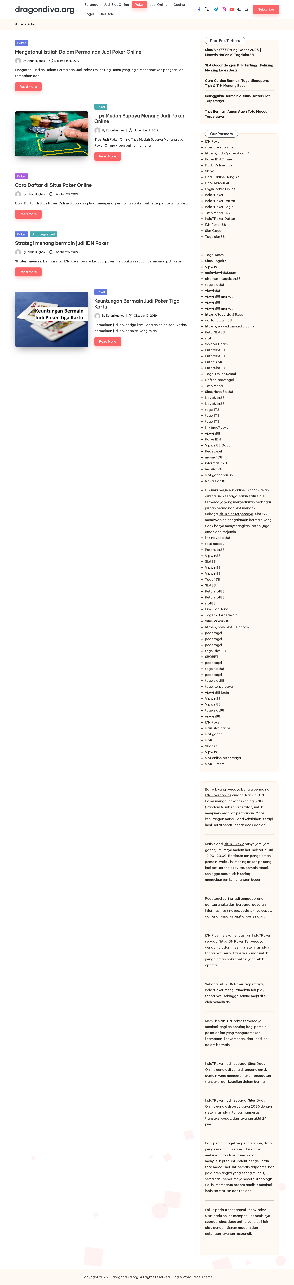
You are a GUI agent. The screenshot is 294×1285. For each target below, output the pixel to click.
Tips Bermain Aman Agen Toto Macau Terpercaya (236, 114)
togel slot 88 (215, 651)
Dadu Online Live (218, 165)
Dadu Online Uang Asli (223, 177)
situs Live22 (234, 844)
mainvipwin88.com (220, 272)
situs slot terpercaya (236, 514)
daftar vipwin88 (218, 320)
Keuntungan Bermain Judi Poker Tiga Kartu (137, 304)
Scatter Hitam (216, 344)
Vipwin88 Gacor (218, 445)
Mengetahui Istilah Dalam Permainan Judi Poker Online (78, 52)
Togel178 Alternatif (221, 615)
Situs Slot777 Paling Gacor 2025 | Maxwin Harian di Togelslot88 (233, 52)
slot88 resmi (215, 764)
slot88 (210, 603)
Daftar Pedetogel (219, 380)
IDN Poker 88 (215, 224)
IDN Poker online (218, 795)
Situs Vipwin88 (217, 621)
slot (208, 338)
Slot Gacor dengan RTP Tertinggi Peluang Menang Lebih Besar (239, 68)
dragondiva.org (45, 9)
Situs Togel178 (217, 261)
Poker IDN (213, 439)
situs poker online (219, 147)
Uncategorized (43, 234)
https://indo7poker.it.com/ (227, 153)
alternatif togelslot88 (223, 278)
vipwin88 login (217, 692)
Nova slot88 (215, 481)
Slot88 (210, 561)
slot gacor (213, 734)
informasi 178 (216, 463)
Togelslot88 (215, 236)
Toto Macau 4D (217, 213)
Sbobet (211, 746)
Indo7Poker (214, 195)
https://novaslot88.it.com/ (227, 627)
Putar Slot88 (215, 362)
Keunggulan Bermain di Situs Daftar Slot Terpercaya (237, 98)
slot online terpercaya (223, 758)
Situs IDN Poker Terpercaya (241, 941)
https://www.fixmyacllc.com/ (229, 326)
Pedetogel (213, 451)
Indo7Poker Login (219, 207)
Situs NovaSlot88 (219, 391)
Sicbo (209, 171)
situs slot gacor (217, 728)
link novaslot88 (217, 537)
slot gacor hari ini (219, 475)
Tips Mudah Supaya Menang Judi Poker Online (139, 118)
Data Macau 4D (218, 183)
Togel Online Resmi (220, 374)
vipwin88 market (219, 296)
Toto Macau (215, 386)
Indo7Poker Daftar (220, 201)
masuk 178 (213, 457)
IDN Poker (213, 141)
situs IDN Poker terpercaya (241, 984)
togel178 (212, 409)
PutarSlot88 (215, 332)
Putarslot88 (215, 549)
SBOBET (212, 657)
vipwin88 (212, 290)
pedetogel (213, 633)
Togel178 (212, 579)
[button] (266, 9)
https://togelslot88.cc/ (224, 314)
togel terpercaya (219, 686)
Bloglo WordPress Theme (192, 1277)
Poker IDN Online (218, 159)
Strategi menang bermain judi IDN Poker (62, 243)
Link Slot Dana (216, 609)
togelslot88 (214, 284)
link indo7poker (217, 427)
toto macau (214, 543)
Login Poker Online (220, 189)
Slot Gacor (214, 230)
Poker (21, 43)
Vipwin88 (213, 267)
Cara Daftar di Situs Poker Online (53, 185)
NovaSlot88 (215, 397)
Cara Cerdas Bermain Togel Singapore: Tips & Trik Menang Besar (237, 83)
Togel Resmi (215, 255)
